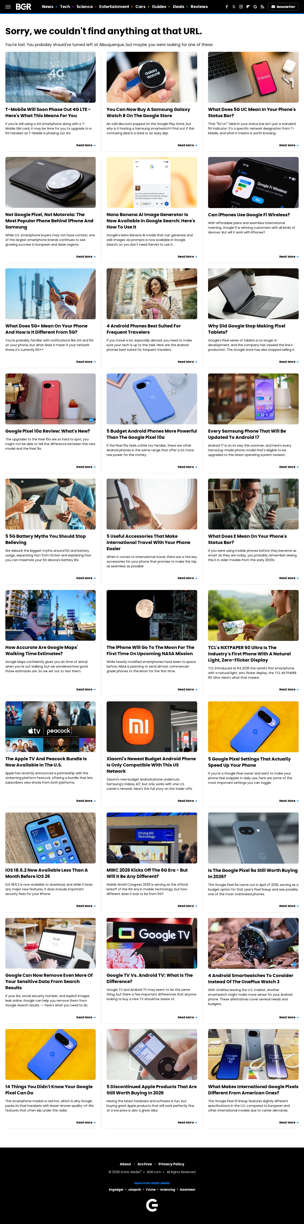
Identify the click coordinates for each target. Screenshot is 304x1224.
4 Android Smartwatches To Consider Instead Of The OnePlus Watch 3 (250, 979)
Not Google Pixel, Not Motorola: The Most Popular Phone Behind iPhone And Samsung (49, 221)
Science (85, 6)
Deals (178, 6)
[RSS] (262, 6)
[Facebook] (227, 6)
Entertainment (114, 6)
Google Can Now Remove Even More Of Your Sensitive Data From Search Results (49, 981)
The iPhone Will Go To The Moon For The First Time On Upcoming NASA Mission (150, 650)
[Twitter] (234, 6)
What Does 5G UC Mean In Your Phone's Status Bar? (252, 112)
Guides (159, 6)
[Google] (255, 6)
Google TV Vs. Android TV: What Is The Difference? (150, 978)
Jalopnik (134, 1190)
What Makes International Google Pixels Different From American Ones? (253, 1090)
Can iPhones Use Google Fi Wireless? (249, 215)
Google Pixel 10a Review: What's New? (47, 431)
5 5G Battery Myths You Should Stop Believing (45, 539)
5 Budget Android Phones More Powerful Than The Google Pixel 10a (152, 434)
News (47, 6)
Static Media (130, 1172)
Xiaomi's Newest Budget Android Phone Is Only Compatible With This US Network (151, 765)
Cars (140, 6)
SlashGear (187, 1190)
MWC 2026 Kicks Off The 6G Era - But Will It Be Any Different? (147, 873)
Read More (84, 145)
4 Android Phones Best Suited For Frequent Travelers (144, 329)
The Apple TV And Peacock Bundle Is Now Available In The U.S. (46, 762)
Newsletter (286, 7)
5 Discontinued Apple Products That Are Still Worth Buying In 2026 (152, 1090)
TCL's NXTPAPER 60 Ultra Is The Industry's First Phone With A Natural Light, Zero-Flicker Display (249, 654)
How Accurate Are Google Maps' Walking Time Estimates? (41, 650)
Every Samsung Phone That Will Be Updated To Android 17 (247, 434)
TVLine (151, 1190)
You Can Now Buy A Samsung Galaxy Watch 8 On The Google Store (148, 112)
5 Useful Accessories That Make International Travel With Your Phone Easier (148, 542)
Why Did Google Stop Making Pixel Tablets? (246, 329)
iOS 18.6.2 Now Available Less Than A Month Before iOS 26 (46, 873)
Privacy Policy (171, 1164)
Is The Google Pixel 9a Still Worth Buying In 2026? (253, 873)
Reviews (199, 6)
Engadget (116, 1190)
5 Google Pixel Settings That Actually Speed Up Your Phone (249, 762)
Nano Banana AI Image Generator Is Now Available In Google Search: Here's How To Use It (151, 221)
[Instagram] (241, 6)
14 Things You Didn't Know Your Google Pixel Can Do (49, 1090)
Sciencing (167, 1190)
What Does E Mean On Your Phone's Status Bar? (247, 539)
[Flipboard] (248, 6)
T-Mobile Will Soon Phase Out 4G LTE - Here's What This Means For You (48, 112)
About (125, 1164)
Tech (65, 6)
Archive (145, 1164)
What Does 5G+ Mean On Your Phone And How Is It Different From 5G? (46, 329)
